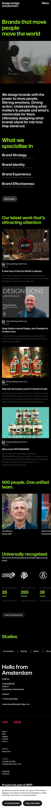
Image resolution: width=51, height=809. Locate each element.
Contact (5, 739)
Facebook (6, 771)
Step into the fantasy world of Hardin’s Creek (24, 388)
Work (4, 734)
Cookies (5, 793)
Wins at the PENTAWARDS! (15, 449)
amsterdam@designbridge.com (16, 704)
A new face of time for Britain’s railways (22, 271)
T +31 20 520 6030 (9, 699)
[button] (12, 803)
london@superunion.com (11, 764)
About (4, 732)
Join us (4, 741)
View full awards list (13, 615)
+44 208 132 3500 (8, 761)
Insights (5, 736)
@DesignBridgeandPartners (16, 264)
